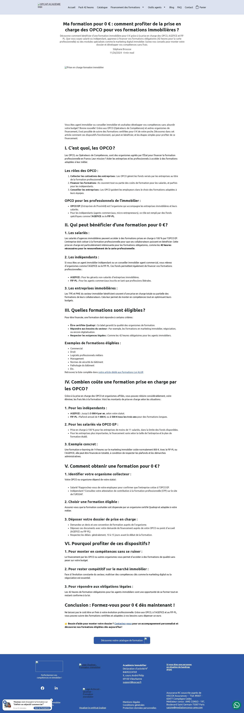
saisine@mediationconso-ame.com (184, 707)
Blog (171, 7)
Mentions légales (131, 702)
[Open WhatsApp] (236, 705)
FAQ (179, 7)
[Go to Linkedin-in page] (56, 688)
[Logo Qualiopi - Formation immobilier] (93, 672)
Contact (189, 7)
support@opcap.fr (132, 682)
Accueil (71, 7)
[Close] (51, 700)
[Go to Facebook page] (42, 688)
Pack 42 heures (86, 7)
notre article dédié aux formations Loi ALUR (120, 372)
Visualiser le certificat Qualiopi (92, 708)
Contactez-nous (123, 623)
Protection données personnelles (139, 708)
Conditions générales (134, 705)
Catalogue (102, 7)
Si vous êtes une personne (179, 664)
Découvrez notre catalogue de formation (122, 640)
